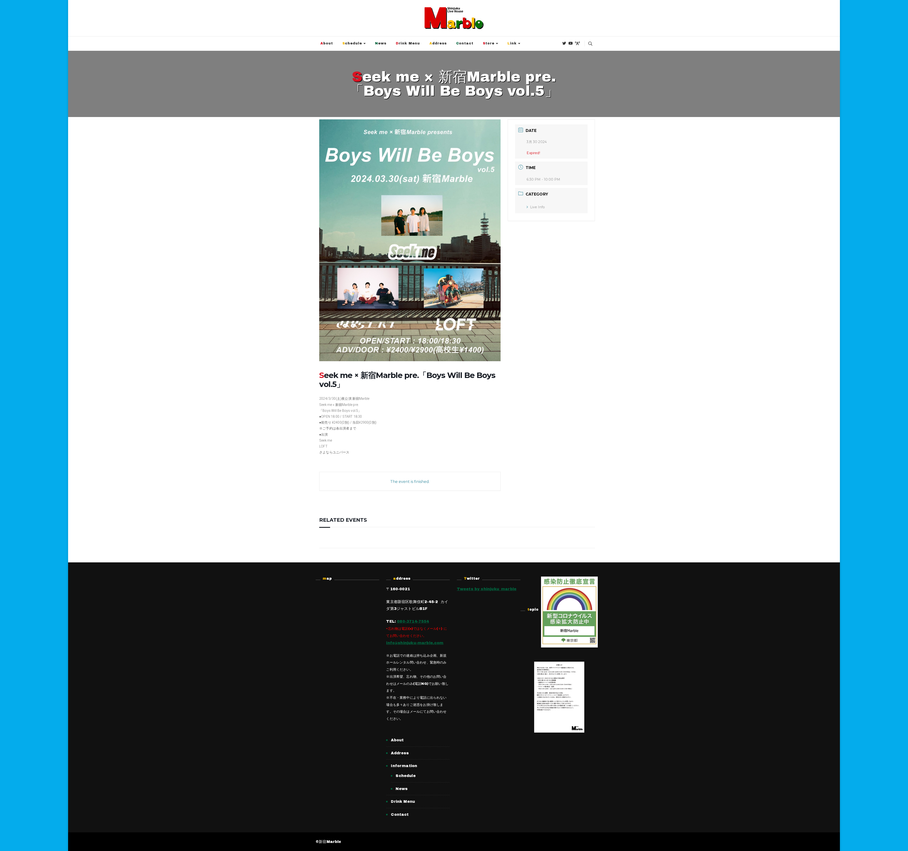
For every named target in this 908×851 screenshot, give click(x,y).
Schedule (352, 43)
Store (488, 43)
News (380, 43)
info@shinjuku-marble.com (414, 643)
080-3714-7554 (413, 621)
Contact (464, 43)
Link (512, 43)
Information (404, 766)
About (326, 43)
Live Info (537, 207)
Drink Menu (408, 43)
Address (438, 43)
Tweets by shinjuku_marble (487, 589)
